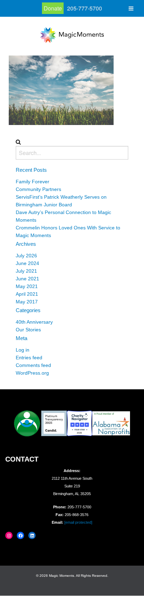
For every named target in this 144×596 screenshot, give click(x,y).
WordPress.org (32, 373)
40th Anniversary (34, 322)
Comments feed (33, 365)
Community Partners (38, 189)
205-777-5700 (84, 8)
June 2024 (27, 263)
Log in (22, 350)
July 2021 (26, 271)
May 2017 (27, 301)
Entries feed (29, 357)
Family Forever (32, 181)
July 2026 (26, 255)
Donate (53, 8)
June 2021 (27, 278)
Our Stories (28, 329)
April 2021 (27, 294)
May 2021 (27, 286)
